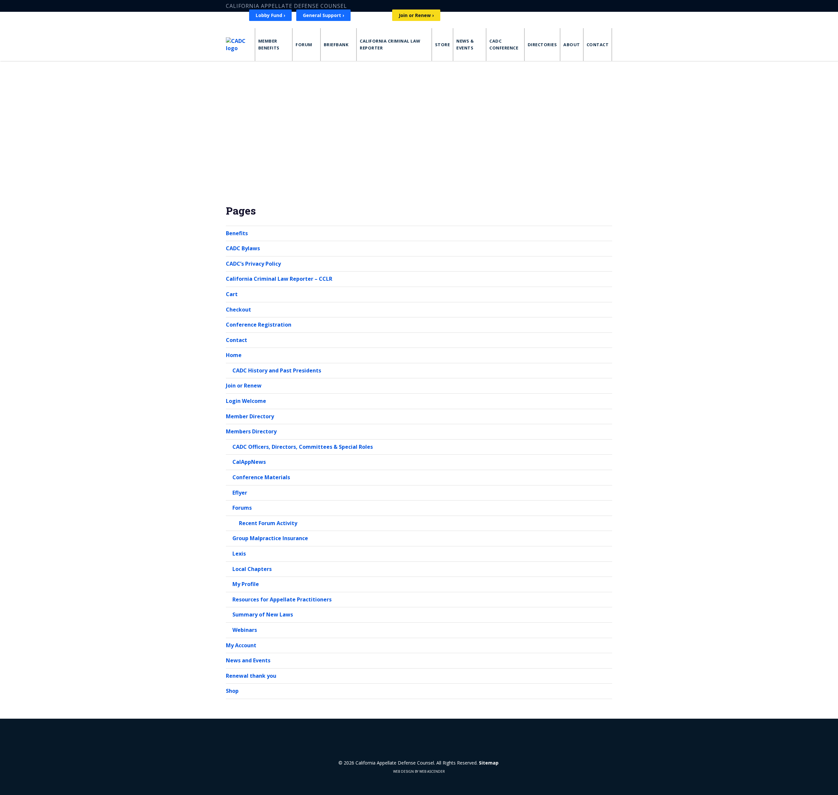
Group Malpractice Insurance (270, 538)
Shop (232, 690)
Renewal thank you (251, 675)
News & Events (465, 44)
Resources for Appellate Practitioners (282, 599)
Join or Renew (244, 385)
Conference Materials (261, 477)
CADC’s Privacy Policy (253, 263)
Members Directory (251, 431)
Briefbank (336, 44)
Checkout (238, 309)
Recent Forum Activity (268, 523)
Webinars (244, 630)
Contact (598, 44)
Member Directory (250, 416)
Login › (376, 15)
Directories (542, 44)
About (571, 44)
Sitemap (489, 763)
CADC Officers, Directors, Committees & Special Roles (302, 446)
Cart (232, 294)
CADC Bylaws (243, 248)
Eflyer (239, 492)
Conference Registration (258, 324)
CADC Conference (503, 44)
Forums (242, 507)
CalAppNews (249, 461)
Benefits (237, 233)
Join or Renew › (416, 15)
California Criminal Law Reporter (390, 44)
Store (442, 44)
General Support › (323, 15)
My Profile (245, 584)
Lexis (239, 553)
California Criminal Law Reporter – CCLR (279, 278)
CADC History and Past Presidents (276, 370)
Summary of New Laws (262, 614)
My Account (241, 645)
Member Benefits (269, 44)
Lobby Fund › (270, 15)
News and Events (248, 660)
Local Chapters (252, 569)
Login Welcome (246, 401)
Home (234, 355)
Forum (304, 44)
